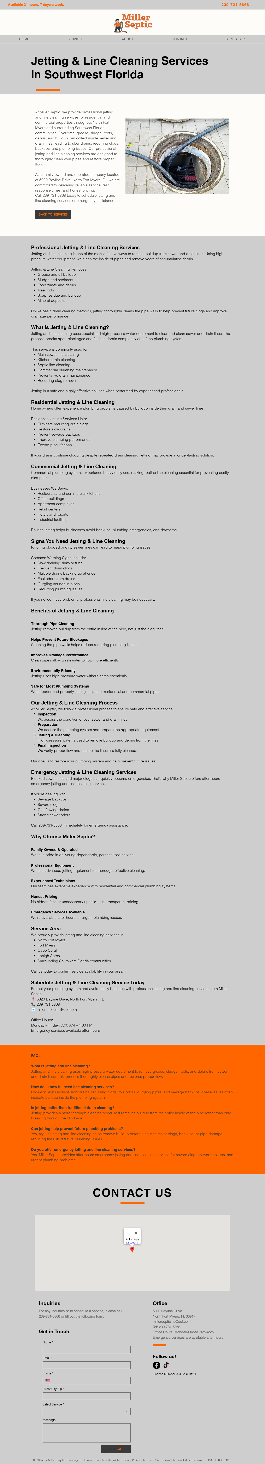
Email (47, 1358)
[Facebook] (156, 1365)
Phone (48, 1373)
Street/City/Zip (53, 1389)
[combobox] (87, 1411)
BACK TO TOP (218, 1460)
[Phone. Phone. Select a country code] (49, 1380)
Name (48, 1342)
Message (49, 1420)
